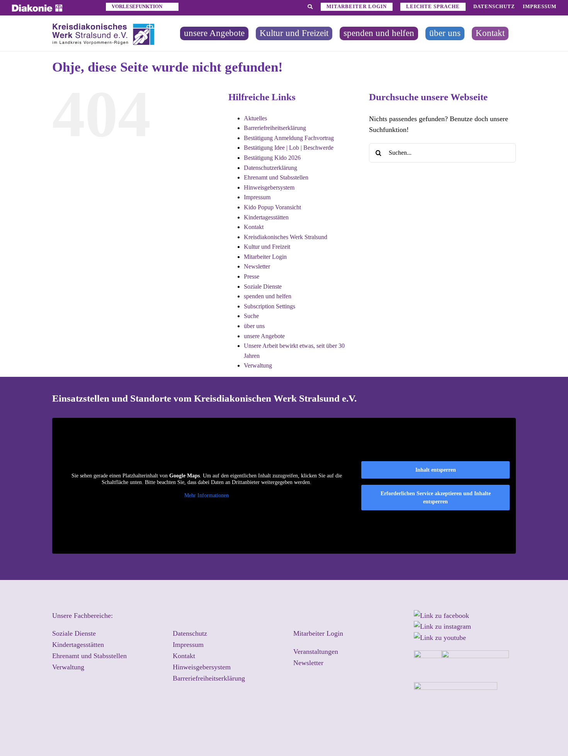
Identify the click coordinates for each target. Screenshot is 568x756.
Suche (251, 316)
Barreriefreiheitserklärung (275, 128)
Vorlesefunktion (137, 6)
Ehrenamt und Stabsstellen (276, 177)
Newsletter (257, 266)
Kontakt (254, 227)
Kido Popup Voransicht (272, 207)
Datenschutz (190, 633)
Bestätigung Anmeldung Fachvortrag (289, 138)
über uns (254, 326)
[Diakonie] (37, 8)
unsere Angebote (264, 336)
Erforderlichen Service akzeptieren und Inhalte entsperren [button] (436, 498)
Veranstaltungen (315, 651)
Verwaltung (258, 365)
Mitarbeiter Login (265, 256)
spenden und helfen (267, 296)
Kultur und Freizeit (267, 246)
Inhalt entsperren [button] (435, 470)
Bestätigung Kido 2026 (272, 157)
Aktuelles (255, 118)
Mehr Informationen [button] (206, 495)
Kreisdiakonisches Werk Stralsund (285, 237)
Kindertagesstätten (266, 217)
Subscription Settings (269, 306)
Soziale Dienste (263, 286)
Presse (251, 276)
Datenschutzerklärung (270, 167)
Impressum (257, 197)
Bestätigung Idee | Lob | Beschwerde (288, 147)
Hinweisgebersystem (269, 187)
